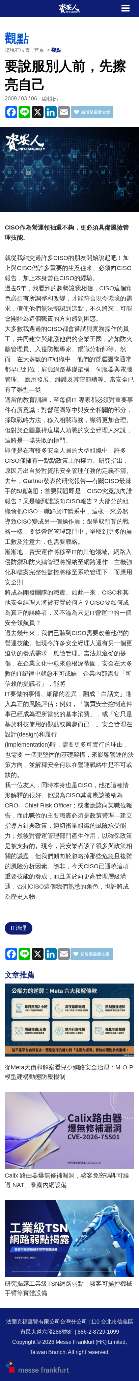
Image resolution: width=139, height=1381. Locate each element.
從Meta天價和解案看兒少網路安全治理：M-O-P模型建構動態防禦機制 (69, 1072)
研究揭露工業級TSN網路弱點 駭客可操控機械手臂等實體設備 (68, 1288)
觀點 (56, 50)
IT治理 (18, 928)
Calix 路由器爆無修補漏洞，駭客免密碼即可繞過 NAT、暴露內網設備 (67, 1180)
